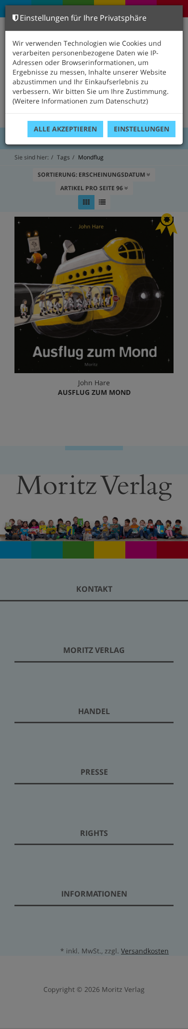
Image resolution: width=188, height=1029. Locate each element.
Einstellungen (141, 128)
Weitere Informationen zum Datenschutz (80, 100)
